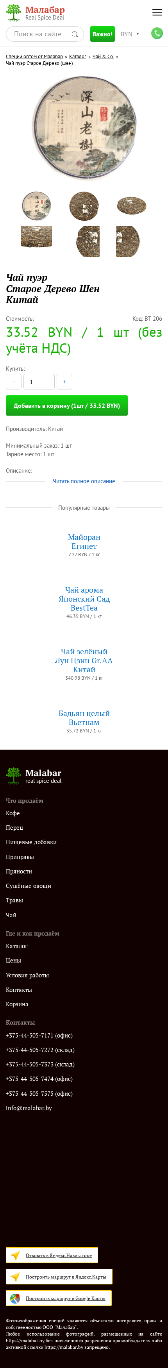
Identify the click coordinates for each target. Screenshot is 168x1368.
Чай (11, 915)
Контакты (19, 989)
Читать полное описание (84, 481)
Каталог (77, 57)
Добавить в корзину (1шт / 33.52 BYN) (67, 405)
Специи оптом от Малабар (34, 57)
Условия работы (27, 975)
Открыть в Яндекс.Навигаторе (59, 1255)
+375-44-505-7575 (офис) (39, 1093)
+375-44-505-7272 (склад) (40, 1050)
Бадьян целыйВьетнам (84, 718)
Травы (14, 900)
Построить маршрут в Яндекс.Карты (66, 1277)
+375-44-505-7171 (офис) (39, 1035)
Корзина (17, 1004)
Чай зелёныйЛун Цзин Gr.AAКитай (84, 660)
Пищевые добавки (31, 842)
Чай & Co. (103, 57)
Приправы (20, 857)
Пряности (19, 871)
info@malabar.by (29, 1108)
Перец (14, 827)
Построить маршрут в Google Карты (65, 1298)
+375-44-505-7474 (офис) (39, 1078)
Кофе (13, 813)
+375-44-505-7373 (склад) (40, 1064)
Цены (13, 960)
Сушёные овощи (28, 885)
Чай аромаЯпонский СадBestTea (84, 598)
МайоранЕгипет (84, 541)
